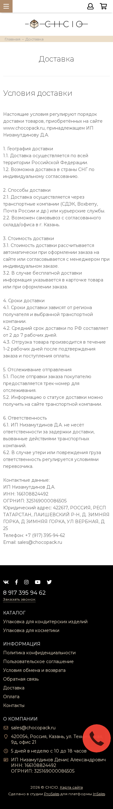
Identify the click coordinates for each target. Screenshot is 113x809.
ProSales (51, 793)
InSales (99, 793)
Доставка (13, 688)
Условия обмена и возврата (34, 670)
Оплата (11, 696)
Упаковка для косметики (31, 630)
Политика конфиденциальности (39, 653)
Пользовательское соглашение (38, 661)
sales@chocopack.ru (33, 728)
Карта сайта (71, 787)
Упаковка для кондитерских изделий (45, 621)
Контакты (13, 705)
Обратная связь (21, 679)
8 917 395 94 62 (24, 592)
